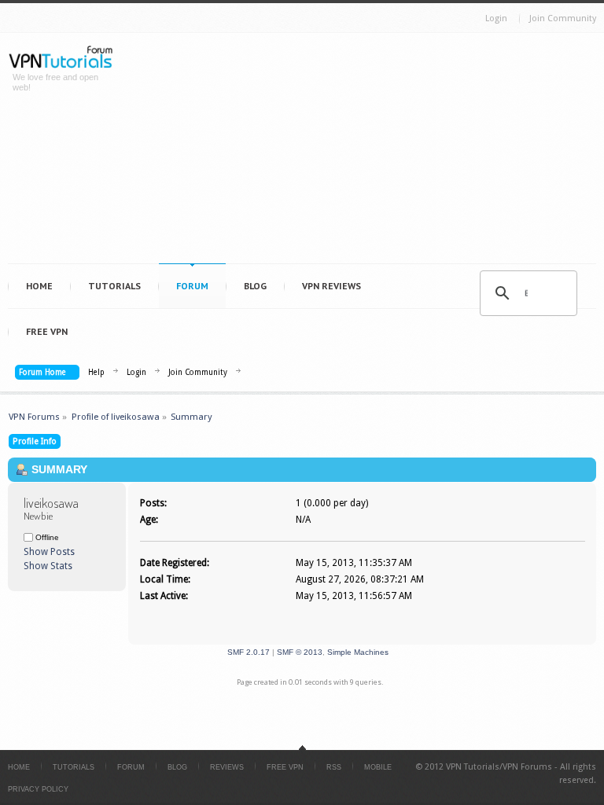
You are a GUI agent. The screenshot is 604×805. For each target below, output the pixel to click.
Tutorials (114, 286)
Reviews (227, 767)
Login (496, 18)
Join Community (562, 18)
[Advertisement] (366, 152)
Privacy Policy (38, 789)
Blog (255, 286)
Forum (192, 286)
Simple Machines (358, 652)
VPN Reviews (331, 286)
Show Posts (49, 551)
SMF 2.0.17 (248, 652)
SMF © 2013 (299, 652)
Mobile (378, 767)
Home (39, 286)
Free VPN (47, 331)
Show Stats (48, 566)
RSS (333, 767)
